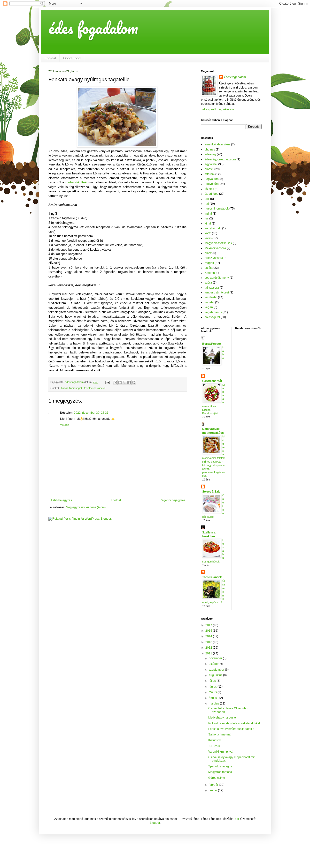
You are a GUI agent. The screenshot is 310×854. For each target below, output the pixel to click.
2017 (209, 625)
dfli (237, 819)
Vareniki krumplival (220, 751)
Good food (211, 193)
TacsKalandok (212, 577)
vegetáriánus (213, 312)
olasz (208, 253)
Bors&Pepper (211, 343)
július (213, 680)
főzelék (209, 189)
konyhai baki (213, 228)
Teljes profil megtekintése (217, 109)
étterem (210, 174)
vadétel (101, 388)
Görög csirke (216, 777)
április (213, 698)
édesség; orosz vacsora (220, 159)
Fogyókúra (212, 184)
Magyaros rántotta (220, 772)
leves (208, 238)
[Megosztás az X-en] (124, 382)
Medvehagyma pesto (222, 717)
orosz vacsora (214, 258)
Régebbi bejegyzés (172, 500)
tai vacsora (212, 287)
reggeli (209, 263)
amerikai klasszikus (217, 144)
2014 (209, 636)
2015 (209, 630)
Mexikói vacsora (215, 248)
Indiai (208, 213)
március (214, 703)
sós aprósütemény (217, 277)
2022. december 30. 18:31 (91, 412)
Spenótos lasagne (220, 766)
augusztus (216, 675)
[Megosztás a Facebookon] (129, 382)
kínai (208, 223)
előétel (209, 169)
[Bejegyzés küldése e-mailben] (107, 382)
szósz (208, 282)
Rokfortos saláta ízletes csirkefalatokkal (234, 723)
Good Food (72, 58)
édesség (210, 154)
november (216, 658)
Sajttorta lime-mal (219, 734)
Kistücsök (214, 740)
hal (207, 203)
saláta (209, 268)
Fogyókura (212, 179)
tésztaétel (89, 388)
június (213, 686)
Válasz (64, 425)
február (214, 785)
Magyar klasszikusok (218, 243)
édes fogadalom (93, 27)
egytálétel (211, 164)
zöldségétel (212, 317)
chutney (210, 149)
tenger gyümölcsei (217, 292)
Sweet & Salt (211, 491)
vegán (209, 307)
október (214, 664)
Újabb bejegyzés (61, 500)
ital (207, 218)
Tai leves (214, 746)
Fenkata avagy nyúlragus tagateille (231, 729)
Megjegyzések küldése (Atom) (86, 507)
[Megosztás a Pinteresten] (133, 382)
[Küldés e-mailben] (115, 382)
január (213, 790)
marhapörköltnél (76, 182)
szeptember (217, 669)
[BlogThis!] (119, 382)
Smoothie (211, 273)
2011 (209, 653)
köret (208, 233)
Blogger (155, 822)
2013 (209, 642)
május (213, 692)
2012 (209, 647)
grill (207, 199)
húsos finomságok (72, 388)
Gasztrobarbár (212, 381)
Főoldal (50, 58)
